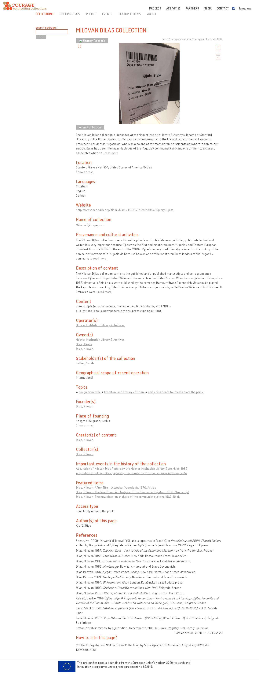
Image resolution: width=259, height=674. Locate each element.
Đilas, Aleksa (84, 344)
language (245, 8)
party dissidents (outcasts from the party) (176, 392)
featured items (130, 14)
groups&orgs (70, 14)
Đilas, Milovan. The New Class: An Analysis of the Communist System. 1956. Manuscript (132, 492)
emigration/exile (90, 392)
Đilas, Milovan (84, 349)
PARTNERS (192, 8)
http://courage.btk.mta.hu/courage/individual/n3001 (192, 39)
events (107, 14)
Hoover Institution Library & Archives (100, 325)
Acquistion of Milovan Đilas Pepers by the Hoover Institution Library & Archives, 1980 (132, 468)
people (91, 14)
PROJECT (155, 8)
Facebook (234, 8)
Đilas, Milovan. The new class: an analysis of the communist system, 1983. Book (128, 497)
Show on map (84, 172)
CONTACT (223, 8)
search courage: (46, 27)
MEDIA (208, 8)
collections (44, 14)
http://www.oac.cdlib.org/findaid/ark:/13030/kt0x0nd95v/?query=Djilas (124, 210)
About (151, 14)
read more (111, 153)
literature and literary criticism (124, 392)
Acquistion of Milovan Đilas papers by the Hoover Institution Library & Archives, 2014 (131, 473)
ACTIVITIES (173, 8)
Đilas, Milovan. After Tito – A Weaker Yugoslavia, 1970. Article (116, 487)
